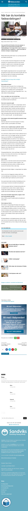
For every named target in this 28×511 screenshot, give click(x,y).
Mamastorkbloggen (17, 39)
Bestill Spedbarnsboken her (14, 6)
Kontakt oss (4, 490)
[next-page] (4, 413)
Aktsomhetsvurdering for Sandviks (8, 458)
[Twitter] (9, 349)
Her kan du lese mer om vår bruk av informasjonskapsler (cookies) (13, 451)
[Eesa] (14, 366)
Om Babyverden (4, 484)
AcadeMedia (13, 444)
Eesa (2, 377)
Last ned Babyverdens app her (7, 301)
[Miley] (5, 387)
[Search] (26, 2)
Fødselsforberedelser (10, 39)
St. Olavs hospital (8, 236)
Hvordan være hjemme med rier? (17, 251)
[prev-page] (2, 413)
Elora (11, 392)
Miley (11, 385)
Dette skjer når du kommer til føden (18, 266)
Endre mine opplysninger (6, 494)
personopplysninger (20, 455)
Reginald (12, 399)
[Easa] (5, 408)
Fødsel (2, 12)
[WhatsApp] (15, 349)
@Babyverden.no (14, 424)
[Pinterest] (12, 349)
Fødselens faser (7, 12)
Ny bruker (3, 492)
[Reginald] (5, 401)
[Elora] (5, 394)
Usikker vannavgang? (14, 259)
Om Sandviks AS (4, 488)
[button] (2, 2)
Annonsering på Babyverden (7, 486)
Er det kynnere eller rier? (15, 273)
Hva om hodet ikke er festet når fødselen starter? (17, 245)
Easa (11, 406)
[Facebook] (6, 349)
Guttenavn (3, 374)
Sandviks (3, 440)
